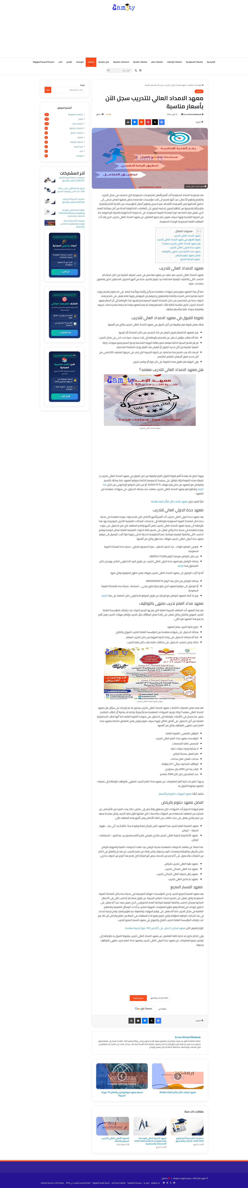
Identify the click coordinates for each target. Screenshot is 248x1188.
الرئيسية (211, 62)
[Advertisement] (124, 34)
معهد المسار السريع (190, 259)
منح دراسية (103, 62)
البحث (82, 85)
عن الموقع (155, 1183)
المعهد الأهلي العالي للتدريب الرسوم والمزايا (115, 1139)
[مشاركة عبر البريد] (138, 1021)
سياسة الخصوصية (134, 1183)
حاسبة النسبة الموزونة (43, 62)
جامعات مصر (157, 62)
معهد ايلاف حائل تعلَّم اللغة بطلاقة (169, 501)
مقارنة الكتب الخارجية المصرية (52, 1183)
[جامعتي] (124, 7)
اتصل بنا (146, 1183)
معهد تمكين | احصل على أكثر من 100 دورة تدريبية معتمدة (155, 928)
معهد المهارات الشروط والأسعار (175, 793)
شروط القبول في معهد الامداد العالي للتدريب (178, 239)
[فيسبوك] (162, 122)
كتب (60, 62)
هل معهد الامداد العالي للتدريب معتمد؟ (181, 243)
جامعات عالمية (140, 62)
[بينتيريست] (148, 122)
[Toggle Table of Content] (197, 231)
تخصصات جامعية (121, 62)
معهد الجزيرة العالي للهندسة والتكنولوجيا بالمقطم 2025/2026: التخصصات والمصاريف (150, 1141)
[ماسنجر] (135, 122)
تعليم (69, 62)
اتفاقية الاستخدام (119, 1183)
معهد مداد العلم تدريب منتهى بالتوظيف (181, 251)
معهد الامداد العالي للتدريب (187, 235)
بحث (48, 90)
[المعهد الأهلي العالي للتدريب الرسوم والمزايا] (112, 1126)
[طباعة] (128, 122)
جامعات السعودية (194, 62)
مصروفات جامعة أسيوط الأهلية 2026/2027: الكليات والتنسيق (72, 179)
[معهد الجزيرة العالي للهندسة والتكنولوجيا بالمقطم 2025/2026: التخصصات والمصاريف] (149, 1126)
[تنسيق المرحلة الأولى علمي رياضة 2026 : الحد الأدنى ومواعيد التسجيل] (49, 191)
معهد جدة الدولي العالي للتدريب (185, 247)
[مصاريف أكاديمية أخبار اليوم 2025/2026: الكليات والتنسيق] (187, 1126)
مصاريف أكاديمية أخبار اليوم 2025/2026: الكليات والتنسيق (190, 1139)
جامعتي (164, 1178)
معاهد (91, 62)
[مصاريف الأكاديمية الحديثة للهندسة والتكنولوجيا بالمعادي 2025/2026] (49, 223)
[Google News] (143, 1009)
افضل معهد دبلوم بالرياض (187, 255)
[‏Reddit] (141, 122)
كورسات (80, 62)
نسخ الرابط (138, 998)
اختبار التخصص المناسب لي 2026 (78, 1183)
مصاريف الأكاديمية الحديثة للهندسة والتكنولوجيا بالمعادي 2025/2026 (72, 223)
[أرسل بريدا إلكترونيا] (182, 114)
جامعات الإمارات (174, 62)
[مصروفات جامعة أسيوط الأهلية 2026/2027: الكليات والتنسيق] (49, 180)
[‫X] (155, 122)
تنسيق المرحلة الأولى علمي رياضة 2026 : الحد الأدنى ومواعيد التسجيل (71, 190)
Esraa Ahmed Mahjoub (192, 114)
